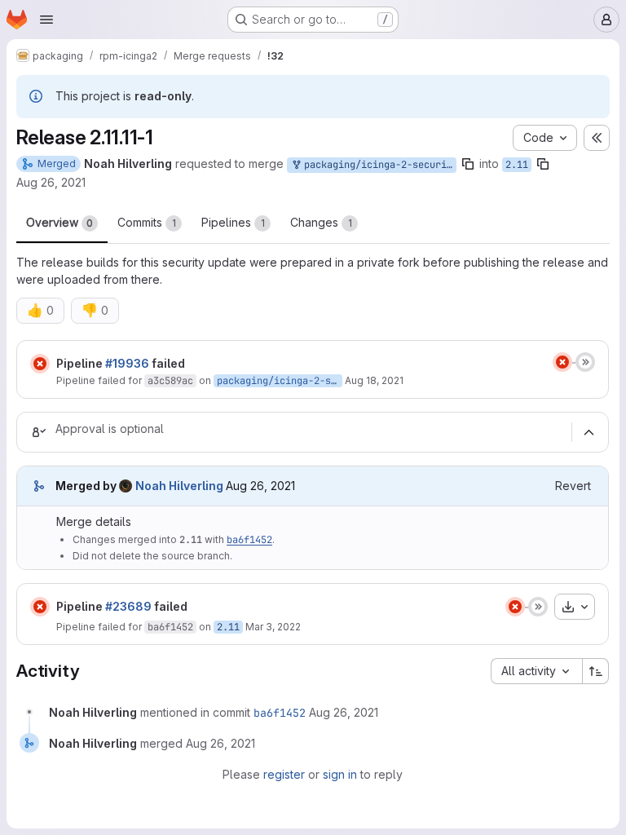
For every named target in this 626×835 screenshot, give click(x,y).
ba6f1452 (249, 539)
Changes (321, 222)
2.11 (516, 164)
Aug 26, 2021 (51, 182)
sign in (340, 774)
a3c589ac (170, 380)
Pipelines (233, 222)
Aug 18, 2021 (374, 380)
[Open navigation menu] (46, 20)
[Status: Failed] (40, 363)
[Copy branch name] (468, 164)
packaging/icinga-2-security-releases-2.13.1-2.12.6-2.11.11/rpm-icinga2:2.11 (377, 164)
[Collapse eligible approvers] (588, 432)
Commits (146, 222)
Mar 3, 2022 (273, 627)
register (284, 774)
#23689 (128, 606)
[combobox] (536, 671)
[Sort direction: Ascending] (596, 671)
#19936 (127, 363)
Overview (59, 222)
